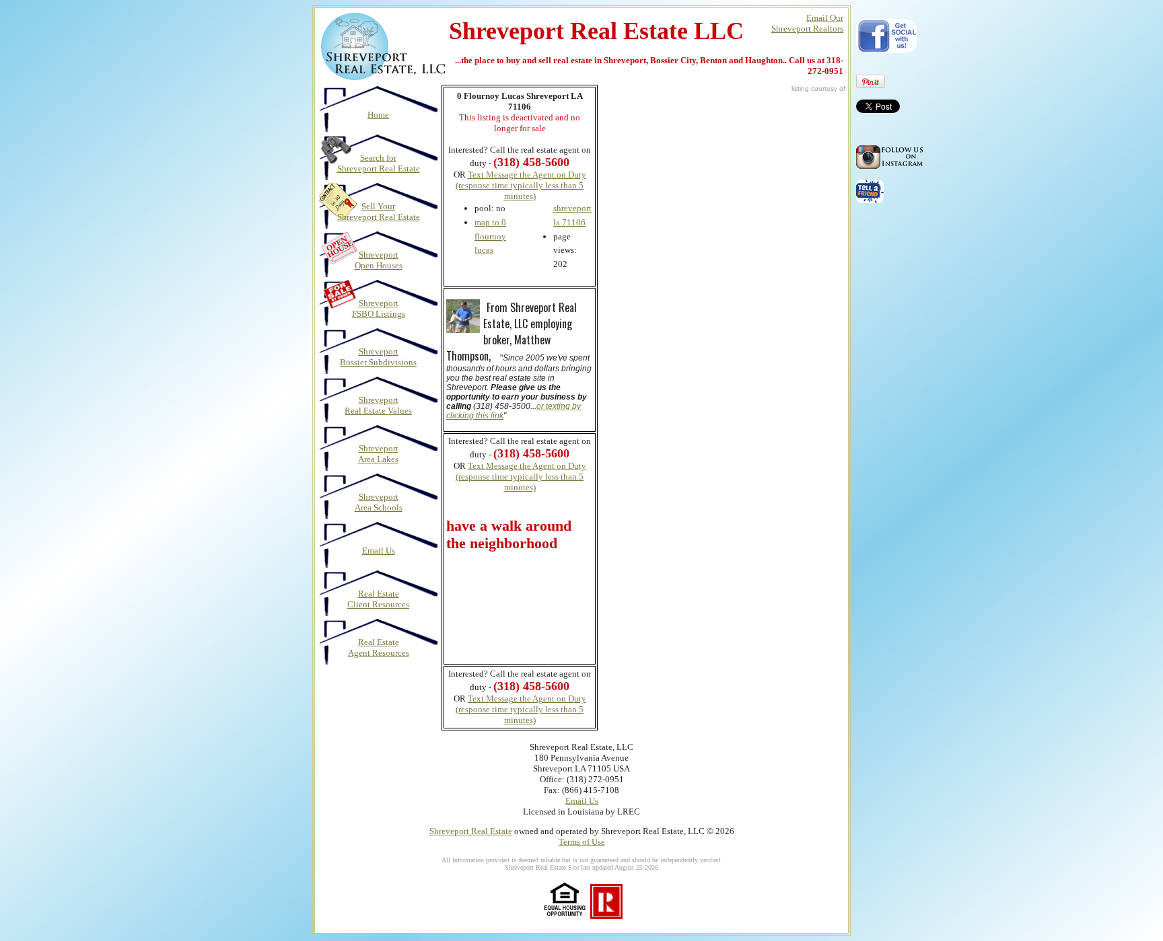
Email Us (378, 550)
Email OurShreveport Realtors (807, 23)
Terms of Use (582, 842)
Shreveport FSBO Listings (378, 308)
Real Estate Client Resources (378, 599)
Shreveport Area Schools (378, 502)
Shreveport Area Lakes (378, 453)
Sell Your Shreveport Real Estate (378, 211)
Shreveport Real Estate (470, 831)
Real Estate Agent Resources (378, 647)
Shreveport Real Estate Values (378, 405)
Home (378, 115)
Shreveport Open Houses (378, 260)
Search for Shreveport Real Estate (378, 163)
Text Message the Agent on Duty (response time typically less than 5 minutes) (521, 185)
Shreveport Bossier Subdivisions (378, 356)
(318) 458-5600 (531, 453)
